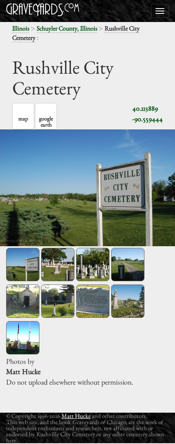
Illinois (20, 28)
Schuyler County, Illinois (67, 28)
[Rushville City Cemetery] (22, 264)
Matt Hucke (76, 416)
